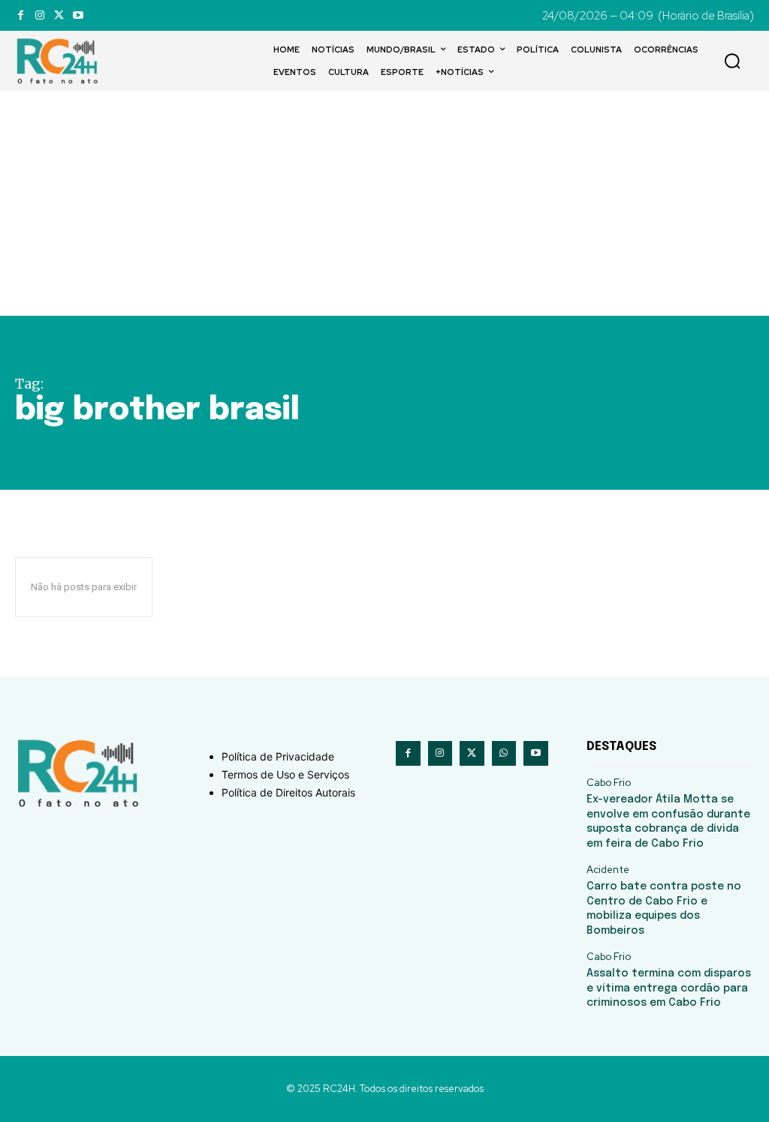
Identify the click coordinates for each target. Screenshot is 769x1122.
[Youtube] (77, 15)
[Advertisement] (384, 203)
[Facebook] (20, 15)
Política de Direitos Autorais (288, 792)
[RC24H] (60, 61)
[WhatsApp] (504, 753)
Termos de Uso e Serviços (285, 774)
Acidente (608, 870)
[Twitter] (59, 15)
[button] (732, 60)
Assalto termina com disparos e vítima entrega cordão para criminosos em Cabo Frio (669, 988)
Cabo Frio (609, 783)
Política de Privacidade (278, 756)
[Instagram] (39, 15)
